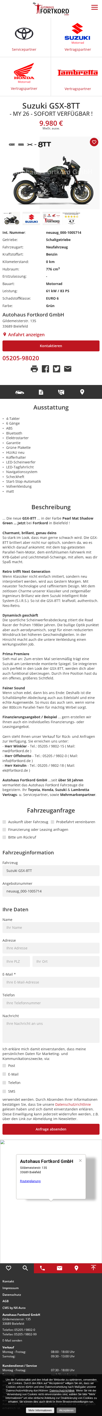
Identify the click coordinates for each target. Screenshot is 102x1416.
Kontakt (8, 1281)
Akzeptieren (66, 1410)
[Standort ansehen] (83, 391)
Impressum (10, 1288)
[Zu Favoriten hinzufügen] (94, 142)
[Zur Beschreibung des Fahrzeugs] (41, 391)
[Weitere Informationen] (51, 8)
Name (7, 919)
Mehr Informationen (40, 1410)
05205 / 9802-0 (24, 1330)
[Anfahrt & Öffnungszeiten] (76, 1268)
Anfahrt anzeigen (26, 334)
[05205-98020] (42, 1268)
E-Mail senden (12, 1340)
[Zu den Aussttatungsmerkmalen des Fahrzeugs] (20, 391)
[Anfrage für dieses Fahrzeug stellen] (62, 391)
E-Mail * (9, 974)
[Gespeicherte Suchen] (25, 1268)
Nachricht (10, 1015)
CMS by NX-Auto (14, 1308)
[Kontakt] (59, 1268)
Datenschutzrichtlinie (73, 1104)
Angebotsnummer (17, 883)
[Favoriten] (8, 1268)
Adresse (9, 940)
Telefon (8, 995)
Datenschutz (11, 1295)
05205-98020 (20, 358)
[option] (51, 173)
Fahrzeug (10, 862)
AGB (5, 1301)
